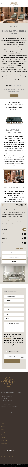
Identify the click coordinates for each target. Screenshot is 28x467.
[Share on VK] (20, 85)
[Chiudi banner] (25, 204)
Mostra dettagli (19, 248)
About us (3, 426)
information (7, 338)
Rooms (2, 429)
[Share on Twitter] (13, 85)
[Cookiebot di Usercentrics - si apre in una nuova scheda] (17, 205)
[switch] (24, 234)
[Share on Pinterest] (18, 85)
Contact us (14, 95)
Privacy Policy (4, 440)
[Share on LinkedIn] (17, 85)
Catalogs (3, 432)
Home (2, 423)
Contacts (3, 437)
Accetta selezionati (14, 257)
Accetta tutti (14, 252)
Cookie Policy (4, 443)
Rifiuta (14, 261)
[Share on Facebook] (11, 85)
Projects (3, 434)
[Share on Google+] (15, 85)
